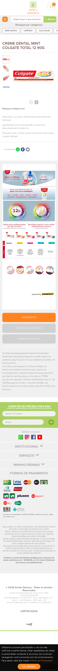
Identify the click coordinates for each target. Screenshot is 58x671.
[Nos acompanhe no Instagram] (27, 437)
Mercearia (11, 30)
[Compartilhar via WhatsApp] (18, 149)
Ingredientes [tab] (29, 317)
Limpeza (28, 30)
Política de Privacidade (40, 660)
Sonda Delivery (29, 581)
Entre (32, 10)
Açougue (44, 30)
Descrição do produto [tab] (29, 328)
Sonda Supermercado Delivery (10, 7)
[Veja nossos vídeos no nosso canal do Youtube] (39, 437)
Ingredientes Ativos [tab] (29, 339)
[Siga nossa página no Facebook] (33, 437)
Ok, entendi (29, 666)
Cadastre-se (33, 13)
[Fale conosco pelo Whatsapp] (20, 437)
